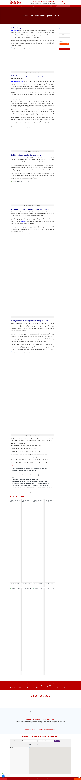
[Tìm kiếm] (69, 6)
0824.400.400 (4, 778)
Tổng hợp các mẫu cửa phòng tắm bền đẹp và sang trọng (25, 479)
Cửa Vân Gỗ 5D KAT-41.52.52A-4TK (15, 584)
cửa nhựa (22, 221)
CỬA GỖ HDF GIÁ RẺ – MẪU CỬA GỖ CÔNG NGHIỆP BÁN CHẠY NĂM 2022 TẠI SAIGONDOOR (32, 487)
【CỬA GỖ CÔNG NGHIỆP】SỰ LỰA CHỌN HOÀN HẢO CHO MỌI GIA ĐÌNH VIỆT (29, 468)
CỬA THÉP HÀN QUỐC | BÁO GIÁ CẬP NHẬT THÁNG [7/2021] (25, 474)
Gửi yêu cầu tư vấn (16, 688)
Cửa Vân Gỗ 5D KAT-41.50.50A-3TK (38, 584)
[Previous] (9, 702)
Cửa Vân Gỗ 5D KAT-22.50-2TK (15, 673)
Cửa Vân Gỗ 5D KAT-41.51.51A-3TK (27, 584)
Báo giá (29, 6)
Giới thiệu (19, 6)
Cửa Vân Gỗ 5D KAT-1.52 (38, 673)
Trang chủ (13, 6)
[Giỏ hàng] (51, 6)
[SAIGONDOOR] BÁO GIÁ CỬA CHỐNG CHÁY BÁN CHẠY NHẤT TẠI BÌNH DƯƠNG (29, 481)
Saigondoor (14, 333)
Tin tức (41, 6)
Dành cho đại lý (62, 688)
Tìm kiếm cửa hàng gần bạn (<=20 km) (30, 744)
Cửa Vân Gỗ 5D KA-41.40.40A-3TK (49, 673)
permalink (40, 492)
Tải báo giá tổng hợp (33, 688)
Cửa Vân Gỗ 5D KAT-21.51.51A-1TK (27, 673)
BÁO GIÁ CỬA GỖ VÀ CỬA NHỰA (19, 472)
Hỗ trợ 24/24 (77, 778)
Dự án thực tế (35, 6)
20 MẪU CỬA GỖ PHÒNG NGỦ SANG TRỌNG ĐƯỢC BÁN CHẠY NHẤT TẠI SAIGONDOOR (31, 483)
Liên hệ (45, 6)
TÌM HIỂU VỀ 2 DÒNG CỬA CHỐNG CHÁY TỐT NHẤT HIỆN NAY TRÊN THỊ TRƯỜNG (30, 485)
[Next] (72, 702)
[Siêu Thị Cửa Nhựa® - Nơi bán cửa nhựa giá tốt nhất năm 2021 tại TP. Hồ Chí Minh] (17, 2)
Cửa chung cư (14, 30)
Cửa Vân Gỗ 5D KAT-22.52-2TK (50, 584)
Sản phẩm (24, 6)
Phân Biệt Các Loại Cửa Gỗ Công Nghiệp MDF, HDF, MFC (24, 470)
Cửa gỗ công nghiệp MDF (17, 81)
